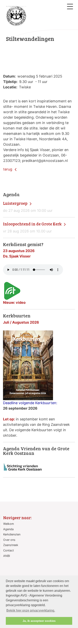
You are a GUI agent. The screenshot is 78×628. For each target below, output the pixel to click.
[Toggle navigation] (70, 6)
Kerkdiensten (11, 534)
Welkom (8, 523)
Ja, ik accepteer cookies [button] (39, 620)
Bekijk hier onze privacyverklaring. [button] (30, 610)
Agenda (8, 529)
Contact (8, 550)
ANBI (6, 555)
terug (8, 169)
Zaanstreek (10, 545)
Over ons (9, 539)
